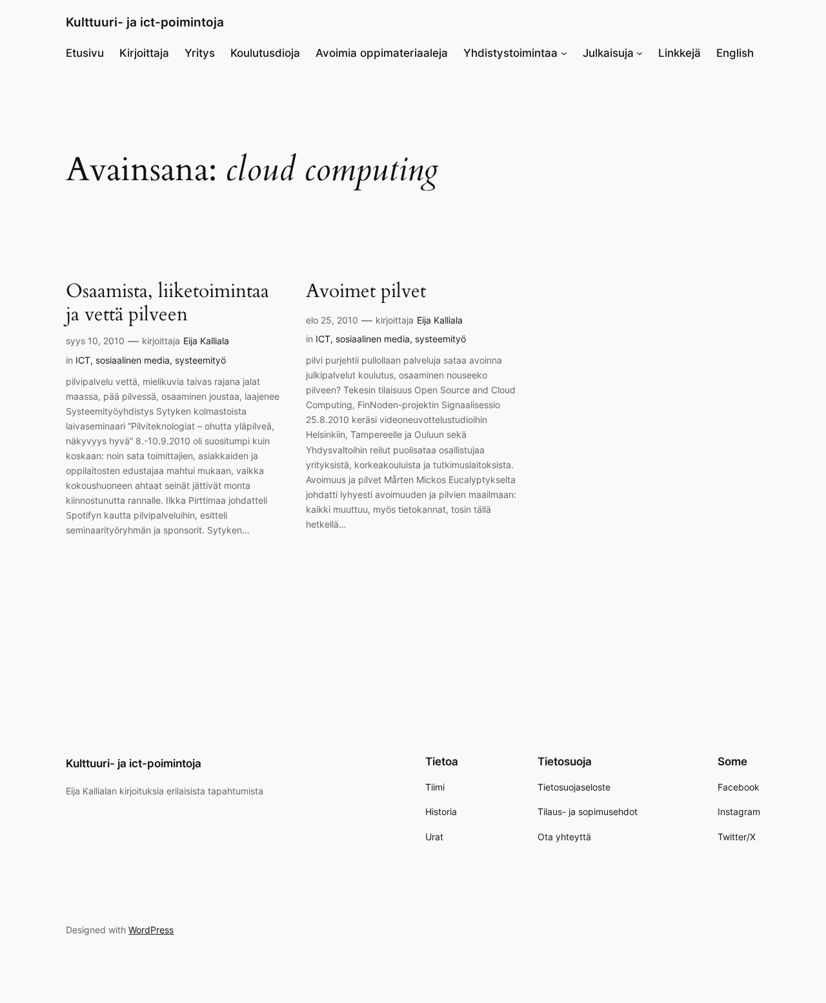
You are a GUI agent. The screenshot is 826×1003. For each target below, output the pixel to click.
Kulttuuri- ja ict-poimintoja (145, 22)
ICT (83, 360)
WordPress (151, 929)
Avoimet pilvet (366, 292)
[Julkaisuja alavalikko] (639, 53)
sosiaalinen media (133, 360)
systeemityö (200, 360)
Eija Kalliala (206, 340)
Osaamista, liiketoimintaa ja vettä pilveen (167, 303)
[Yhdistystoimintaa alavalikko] (564, 53)
